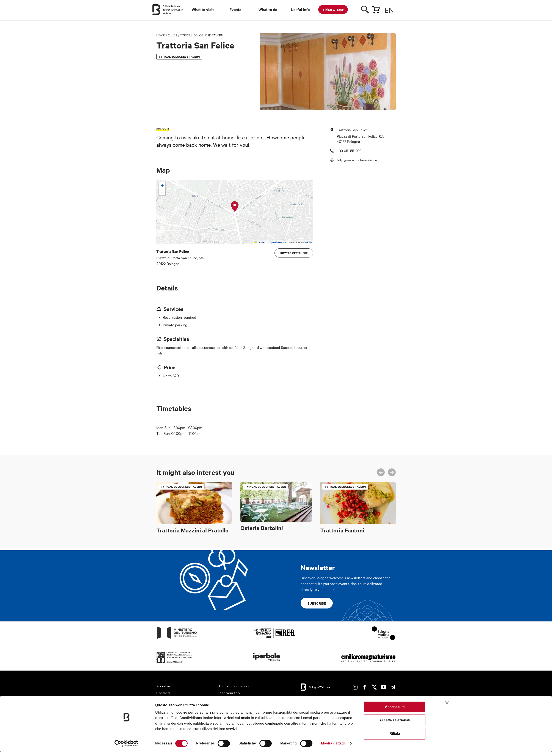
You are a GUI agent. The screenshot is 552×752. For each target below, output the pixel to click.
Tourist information (233, 685)
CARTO (307, 242)
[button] (235, 206)
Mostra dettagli (333, 743)
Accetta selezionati (394, 720)
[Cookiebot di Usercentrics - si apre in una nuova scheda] (126, 743)
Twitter (374, 687)
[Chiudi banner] (446, 702)
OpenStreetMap (278, 242)
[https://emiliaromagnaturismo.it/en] (368, 663)
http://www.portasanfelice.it (358, 159)
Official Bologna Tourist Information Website (173, 9)
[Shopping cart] (376, 8)
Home (160, 35)
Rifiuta (394, 733)
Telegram (393, 687)
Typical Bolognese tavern (201, 35)
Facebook (364, 687)
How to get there (294, 253)
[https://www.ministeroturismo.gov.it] (177, 638)
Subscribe (316, 603)
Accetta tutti (395, 707)
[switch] (224, 743)
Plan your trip (229, 692)
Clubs (172, 35)
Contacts (163, 692)
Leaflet (261, 242)
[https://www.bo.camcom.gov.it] (174, 663)
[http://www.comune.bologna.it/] (267, 663)
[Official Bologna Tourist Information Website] (156, 9)
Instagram (355, 687)
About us (163, 685)
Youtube (383, 687)
